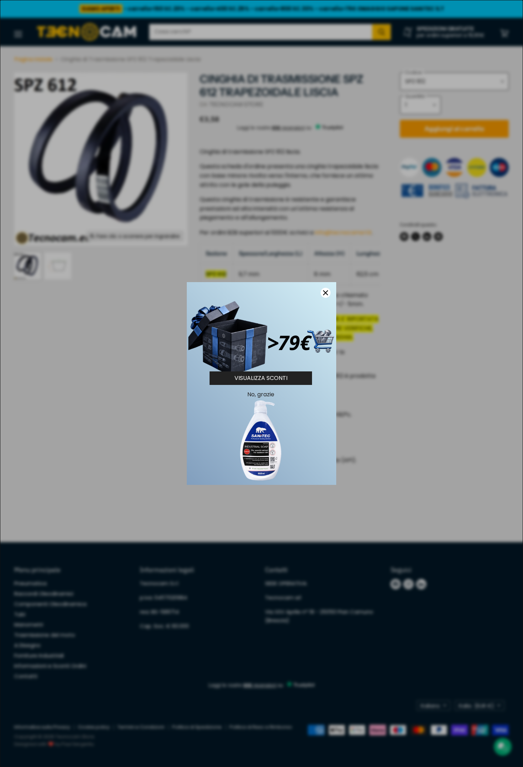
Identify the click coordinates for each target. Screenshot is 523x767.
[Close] (326, 293)
